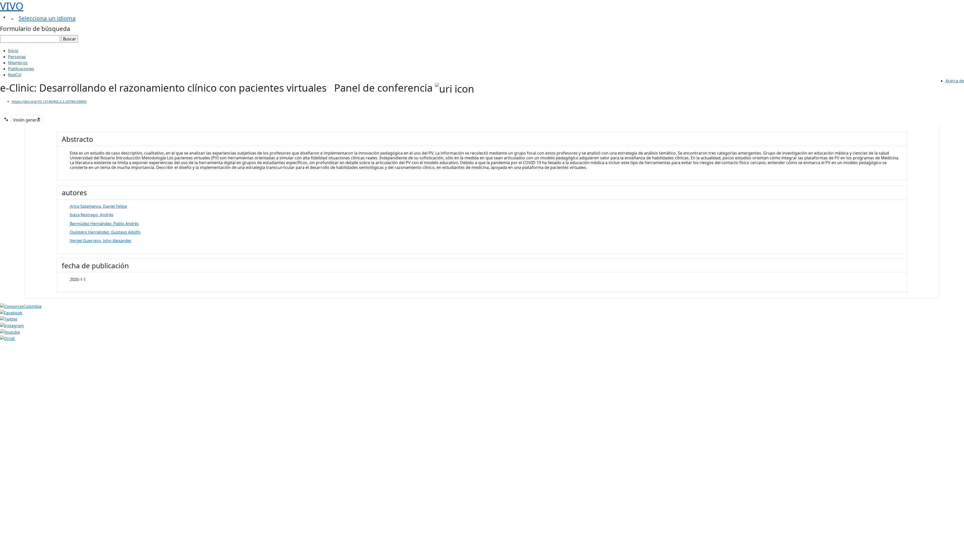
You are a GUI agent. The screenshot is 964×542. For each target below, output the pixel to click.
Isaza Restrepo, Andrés (91, 215)
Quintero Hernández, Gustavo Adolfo (105, 232)
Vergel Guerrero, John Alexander (101, 240)
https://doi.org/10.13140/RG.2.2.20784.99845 (49, 101)
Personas (17, 56)
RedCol (14, 75)
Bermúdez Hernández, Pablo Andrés (104, 223)
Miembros (18, 62)
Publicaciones (21, 69)
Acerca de (954, 81)
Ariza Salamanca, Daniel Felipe (98, 206)
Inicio (13, 50)
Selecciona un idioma (47, 18)
